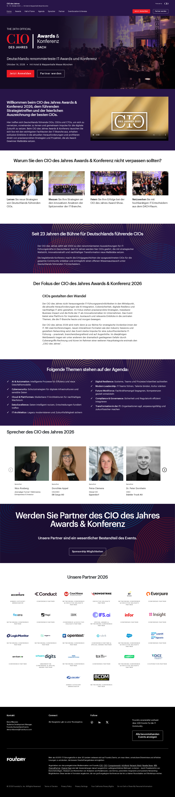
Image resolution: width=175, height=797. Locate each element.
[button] (164, 470)
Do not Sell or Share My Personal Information (134, 786)
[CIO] (166, 4)
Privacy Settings (81, 786)
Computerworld (114, 765)
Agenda (41, 11)
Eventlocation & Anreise (77, 11)
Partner (62, 11)
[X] (107, 723)
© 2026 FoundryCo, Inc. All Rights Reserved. (24, 786)
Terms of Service (51, 786)
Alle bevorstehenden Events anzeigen (147, 735)
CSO (105, 765)
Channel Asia (66, 768)
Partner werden (160, 11)
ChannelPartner (54, 768)
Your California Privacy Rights (102, 786)
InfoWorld (125, 765)
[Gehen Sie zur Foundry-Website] (16, 758)
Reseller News (147, 765)
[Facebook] (91, 723)
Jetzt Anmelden (141, 11)
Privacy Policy (66, 786)
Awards (18, 11)
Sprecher (51, 11)
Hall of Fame (30, 11)
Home (9, 11)
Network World (135, 765)
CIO (101, 765)
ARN (155, 765)
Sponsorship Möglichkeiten (87, 551)
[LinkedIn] (99, 723)
